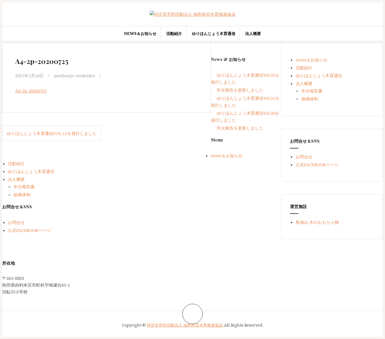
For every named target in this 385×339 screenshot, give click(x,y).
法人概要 (253, 33)
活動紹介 (174, 33)
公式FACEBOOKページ (317, 164)
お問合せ (304, 156)
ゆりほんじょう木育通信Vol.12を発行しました (52, 133)
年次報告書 (311, 91)
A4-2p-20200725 (31, 91)
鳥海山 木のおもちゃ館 (317, 222)
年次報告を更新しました (240, 90)
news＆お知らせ (140, 33)
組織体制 (309, 98)
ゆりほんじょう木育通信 (213, 33)
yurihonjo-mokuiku (74, 75)
